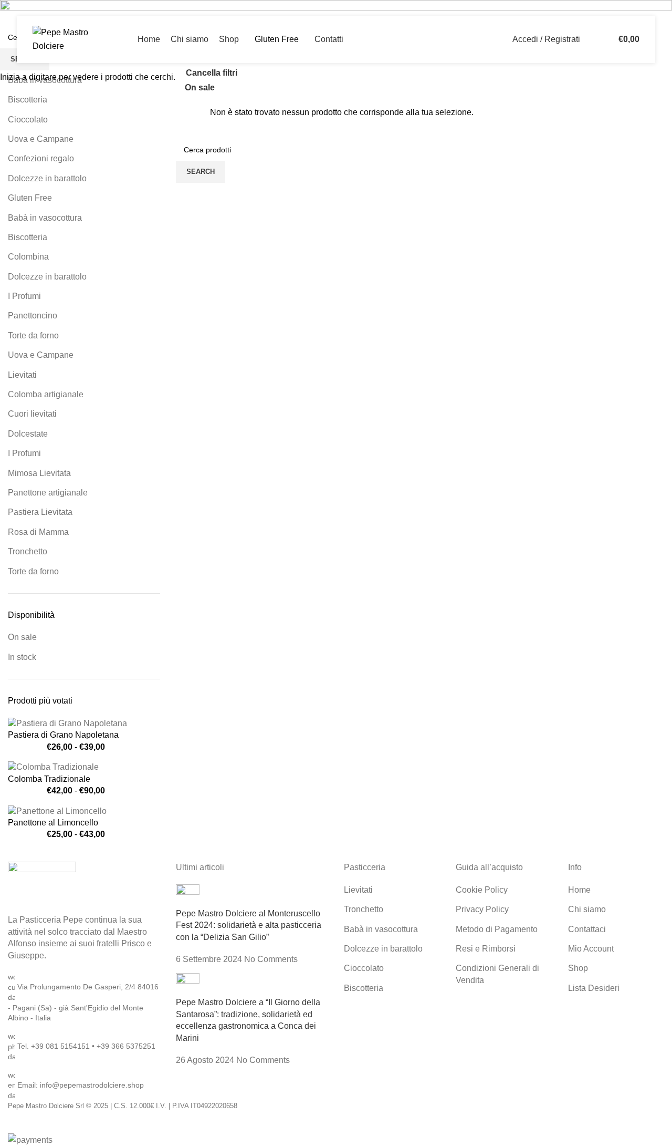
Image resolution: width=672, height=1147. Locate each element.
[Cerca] (590, 39)
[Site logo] (72, 38)
